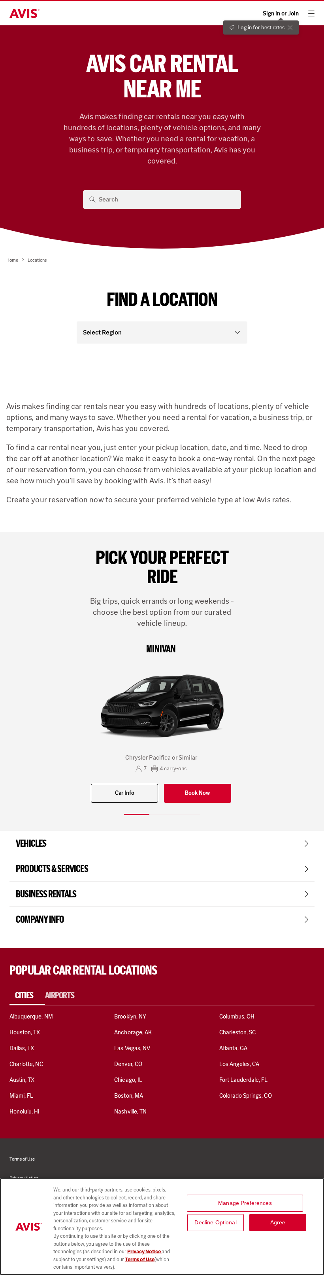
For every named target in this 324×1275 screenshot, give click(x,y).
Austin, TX (21, 1079)
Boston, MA (128, 1095)
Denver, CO (128, 1064)
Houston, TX (24, 1032)
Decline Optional (215, 1222)
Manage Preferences (245, 1203)
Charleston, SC (237, 1032)
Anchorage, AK (133, 1032)
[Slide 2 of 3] (162, 814)
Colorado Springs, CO (245, 1095)
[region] (162, 1226)
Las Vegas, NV (132, 1048)
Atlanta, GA (233, 1048)
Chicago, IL (128, 1079)
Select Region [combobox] (102, 332)
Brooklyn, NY (130, 1016)
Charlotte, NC (26, 1064)
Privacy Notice (144, 1251)
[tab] (27, 995)
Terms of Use (139, 1259)
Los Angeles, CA (239, 1064)
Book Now (197, 793)
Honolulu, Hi (24, 1111)
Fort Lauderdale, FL (243, 1079)
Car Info (124, 793)
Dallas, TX (21, 1048)
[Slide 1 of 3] (136, 814)
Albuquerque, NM (31, 1016)
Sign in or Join (281, 14)
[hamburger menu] (311, 13)
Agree (278, 1222)
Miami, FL (21, 1095)
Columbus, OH (237, 1016)
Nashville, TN (130, 1111)
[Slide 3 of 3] (187, 814)
